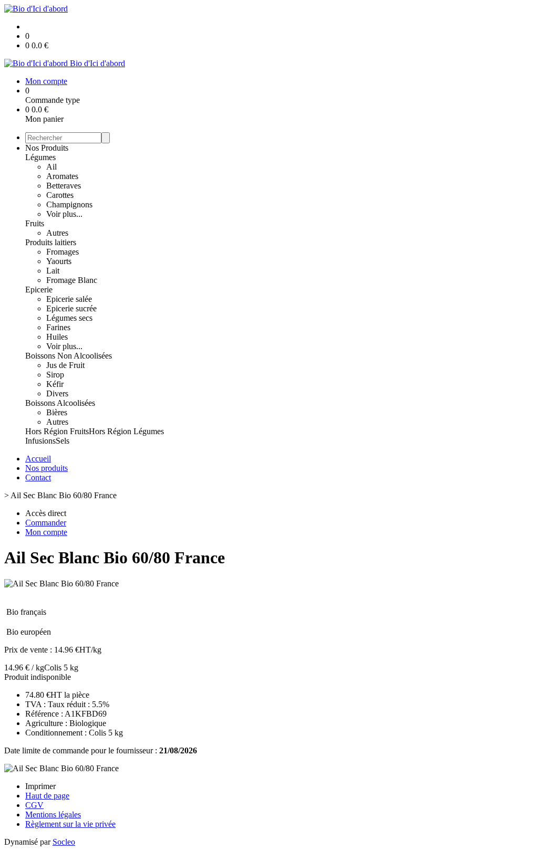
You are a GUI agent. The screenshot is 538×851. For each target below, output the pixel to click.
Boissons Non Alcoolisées (68, 355)
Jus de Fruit (65, 365)
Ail (51, 166)
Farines (58, 327)
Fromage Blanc (71, 280)
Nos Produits (46, 147)
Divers (57, 393)
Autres (57, 232)
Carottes (60, 195)
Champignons (69, 204)
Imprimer (40, 786)
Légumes (40, 157)
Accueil (38, 458)
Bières (56, 412)
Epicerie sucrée (71, 308)
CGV (34, 805)
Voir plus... (64, 213)
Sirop (55, 374)
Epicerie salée (69, 299)
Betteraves (63, 185)
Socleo (64, 841)
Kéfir (55, 384)
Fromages (62, 251)
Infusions (40, 440)
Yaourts (58, 261)
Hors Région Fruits (57, 431)
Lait (52, 270)
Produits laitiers (50, 242)
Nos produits (46, 468)
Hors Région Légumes (126, 431)
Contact (38, 477)
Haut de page (47, 795)
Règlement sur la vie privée (70, 824)
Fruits (34, 223)
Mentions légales (53, 814)
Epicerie (39, 289)
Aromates (62, 176)
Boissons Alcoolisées (60, 402)
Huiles (57, 336)
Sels (62, 440)
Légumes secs (69, 317)
